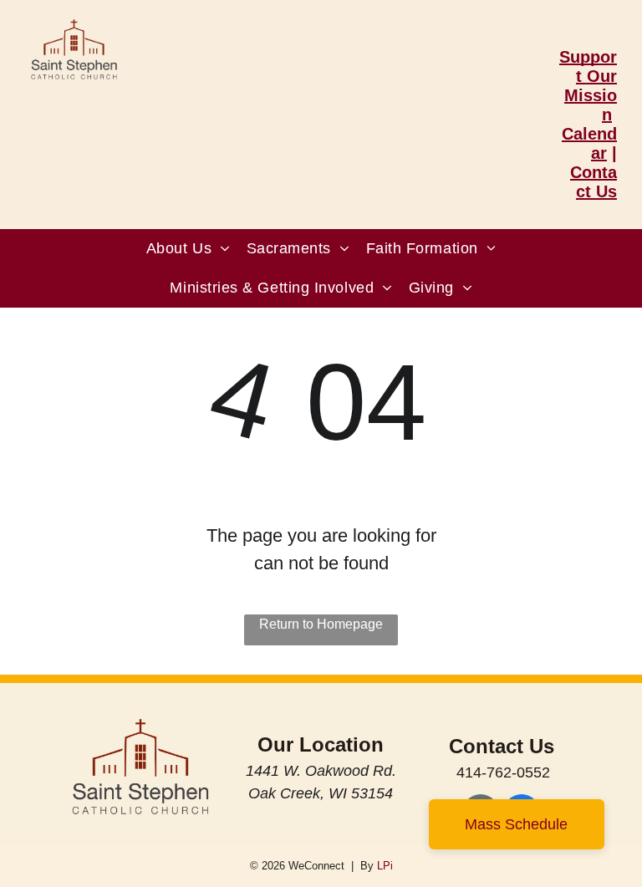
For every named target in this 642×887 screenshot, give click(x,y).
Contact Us (593, 182)
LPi (385, 865)
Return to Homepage (321, 624)
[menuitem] (188, 248)
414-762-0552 (503, 772)
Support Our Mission (588, 86)
